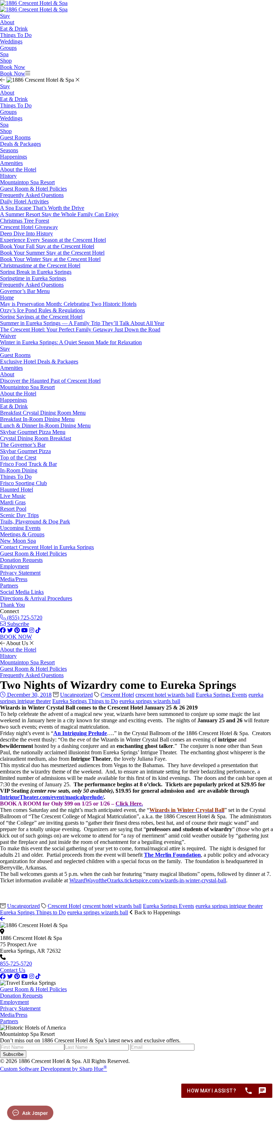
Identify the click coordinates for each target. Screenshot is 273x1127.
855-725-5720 (16, 964)
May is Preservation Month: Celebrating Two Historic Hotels (68, 304)
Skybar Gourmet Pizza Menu (32, 432)
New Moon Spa (18, 541)
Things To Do (16, 35)
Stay (5, 16)
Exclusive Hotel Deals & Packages (39, 361)
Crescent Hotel (117, 695)
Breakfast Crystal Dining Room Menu (43, 413)
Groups (8, 48)
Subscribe (17, 624)
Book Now (12, 67)
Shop (6, 61)
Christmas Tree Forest (24, 221)
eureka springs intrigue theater (229, 906)
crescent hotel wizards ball (164, 695)
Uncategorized (76, 695)
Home (7, 297)
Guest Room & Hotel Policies (33, 189)
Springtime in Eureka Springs (33, 278)
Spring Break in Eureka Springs (35, 272)
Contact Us (12, 970)
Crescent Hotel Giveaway (29, 227)
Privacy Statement (20, 573)
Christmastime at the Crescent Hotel (40, 265)
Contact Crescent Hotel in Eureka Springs (47, 547)
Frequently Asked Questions (32, 195)
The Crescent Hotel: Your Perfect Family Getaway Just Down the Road (80, 329)
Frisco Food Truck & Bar (28, 464)
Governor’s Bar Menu (25, 291)
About (7, 22)
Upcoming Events (20, 528)
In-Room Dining (18, 470)
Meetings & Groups (22, 534)
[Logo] (34, 3)
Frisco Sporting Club (23, 483)
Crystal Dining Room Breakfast (35, 438)
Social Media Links (22, 592)
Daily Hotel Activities (24, 201)
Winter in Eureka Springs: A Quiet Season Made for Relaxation (71, 342)
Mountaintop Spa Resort (27, 182)
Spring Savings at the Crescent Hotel (41, 317)
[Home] (34, 9)
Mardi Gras (13, 502)
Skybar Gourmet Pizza (25, 451)
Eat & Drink (14, 29)
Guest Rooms (15, 137)
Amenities (11, 163)
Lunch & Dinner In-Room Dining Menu (45, 425)
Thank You (12, 605)
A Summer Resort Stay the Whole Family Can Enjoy (59, 214)
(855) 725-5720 (24, 618)
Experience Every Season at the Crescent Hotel (53, 240)
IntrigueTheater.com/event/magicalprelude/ (52, 797)
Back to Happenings (156, 912)
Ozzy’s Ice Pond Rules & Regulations (42, 310)
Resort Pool (13, 509)
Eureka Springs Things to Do (85, 701)
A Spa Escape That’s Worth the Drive (42, 208)
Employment (14, 566)
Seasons (9, 150)
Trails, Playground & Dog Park (35, 522)
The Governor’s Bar (23, 445)
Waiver (8, 336)
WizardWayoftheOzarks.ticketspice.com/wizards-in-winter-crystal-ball (147, 880)
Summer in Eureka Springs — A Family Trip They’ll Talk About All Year (82, 323)
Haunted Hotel (16, 490)
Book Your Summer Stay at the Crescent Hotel (52, 253)
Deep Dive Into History (26, 233)
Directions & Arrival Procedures (36, 598)
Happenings (13, 157)
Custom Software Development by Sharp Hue (53, 1069)
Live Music (13, 496)
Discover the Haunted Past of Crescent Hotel (50, 381)
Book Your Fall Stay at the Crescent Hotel (47, 246)
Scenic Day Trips (19, 515)
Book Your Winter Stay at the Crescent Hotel (50, 259)
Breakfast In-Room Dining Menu (37, 419)
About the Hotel (18, 169)
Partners (9, 586)
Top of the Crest (18, 457)
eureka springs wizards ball (149, 701)
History (8, 176)
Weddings (11, 41)
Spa (4, 54)
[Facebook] (3, 976)
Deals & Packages (20, 144)
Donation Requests (21, 560)
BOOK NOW (16, 637)
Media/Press (13, 579)
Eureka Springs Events (221, 695)
